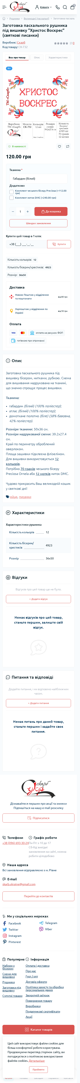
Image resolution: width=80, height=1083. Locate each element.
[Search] (65, 7)
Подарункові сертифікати (43, 1011)
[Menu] (4, 7)
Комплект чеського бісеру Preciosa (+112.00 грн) (40, 192)
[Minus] (13, 211)
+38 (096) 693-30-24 (15, 843)
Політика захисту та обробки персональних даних (45, 988)
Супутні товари (12, 995)
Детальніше (37, 1060)
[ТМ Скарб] (38, 789)
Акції (29, 1016)
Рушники (14, 18)
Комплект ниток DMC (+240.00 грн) (35, 197)
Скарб (21, 42)
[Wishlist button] (59, 146)
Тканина (16, 170)
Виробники (33, 1006)
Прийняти (38, 1069)
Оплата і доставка (37, 965)
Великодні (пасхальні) (36, 18)
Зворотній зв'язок (38, 995)
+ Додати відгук (38, 599)
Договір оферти (36, 981)
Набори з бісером (8, 967)
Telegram (51, 923)
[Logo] (20, 7)
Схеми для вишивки (9, 975)
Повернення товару (39, 1000)
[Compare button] (67, 146)
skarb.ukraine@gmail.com (18, 884)
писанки (25, 497)
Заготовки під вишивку (11, 989)
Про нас (31, 971)
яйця (13, 497)
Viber (48, 929)
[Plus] (27, 211)
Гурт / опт (32, 976)
